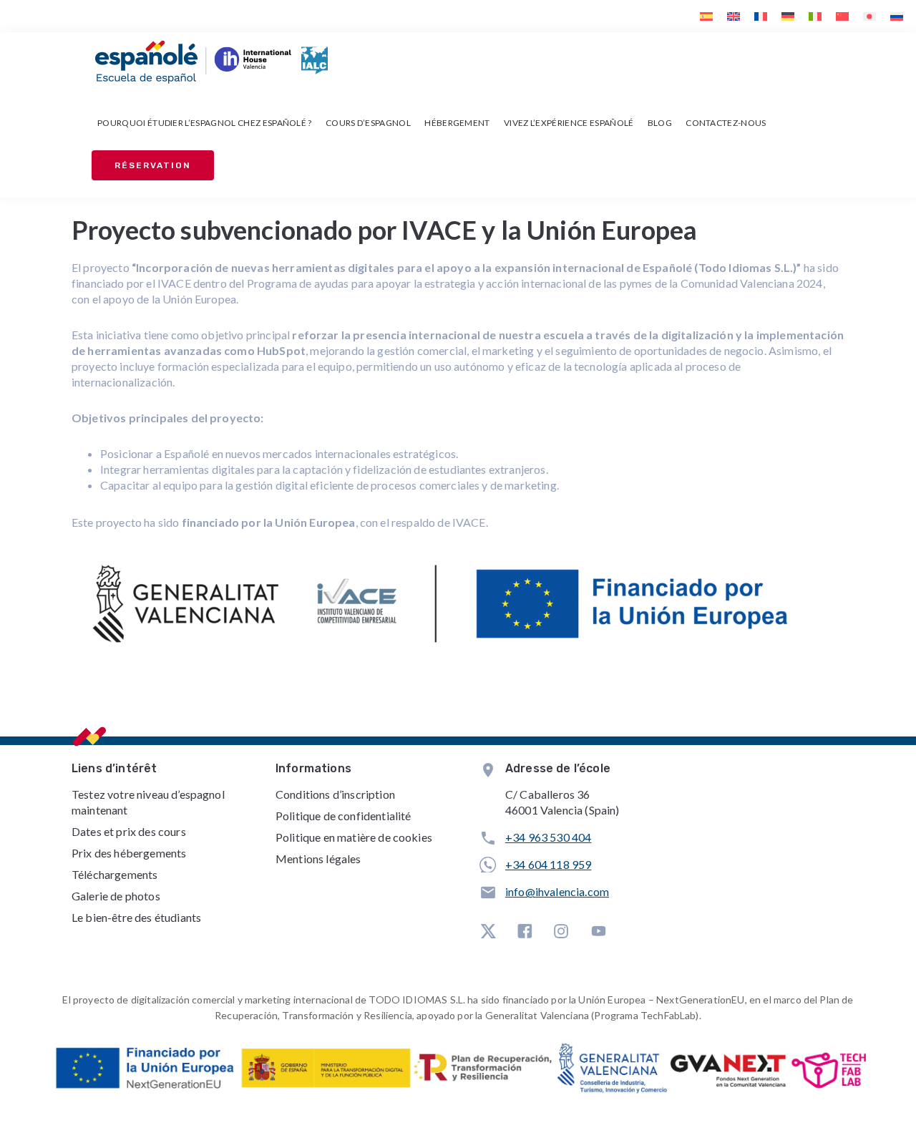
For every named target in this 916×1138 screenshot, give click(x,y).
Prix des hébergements (129, 853)
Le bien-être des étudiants (136, 917)
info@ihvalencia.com (557, 891)
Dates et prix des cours (129, 831)
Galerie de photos (116, 896)
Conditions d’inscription (335, 794)
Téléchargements (114, 874)
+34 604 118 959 (548, 864)
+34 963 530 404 (548, 837)
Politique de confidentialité (343, 815)
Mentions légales (318, 858)
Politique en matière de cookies (354, 837)
